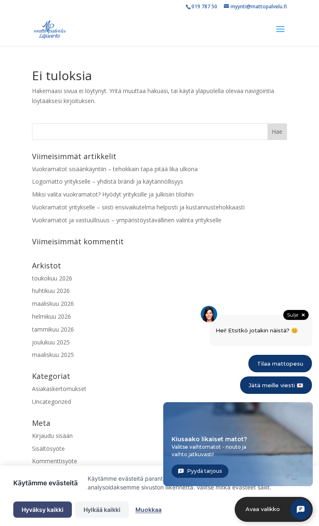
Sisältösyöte (48, 448)
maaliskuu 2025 (53, 355)
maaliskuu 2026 (53, 303)
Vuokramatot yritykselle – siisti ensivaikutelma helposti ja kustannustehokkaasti (138, 207)
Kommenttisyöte (54, 461)
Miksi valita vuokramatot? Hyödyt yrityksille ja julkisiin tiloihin (113, 194)
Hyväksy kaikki (43, 509)
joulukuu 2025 (51, 342)
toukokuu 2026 (52, 278)
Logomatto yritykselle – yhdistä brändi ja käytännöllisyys (107, 181)
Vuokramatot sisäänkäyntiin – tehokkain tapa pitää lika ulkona (115, 169)
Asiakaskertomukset (59, 389)
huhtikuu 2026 (51, 291)
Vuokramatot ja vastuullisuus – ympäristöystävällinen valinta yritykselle (126, 220)
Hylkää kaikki (101, 509)
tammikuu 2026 (53, 329)
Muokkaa (148, 509)
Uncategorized (51, 402)
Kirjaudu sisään (52, 436)
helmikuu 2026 (51, 316)
